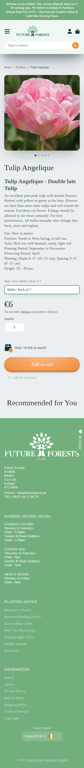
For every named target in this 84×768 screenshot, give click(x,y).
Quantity (9, 318)
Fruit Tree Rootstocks (19, 630)
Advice (9, 684)
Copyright (11, 718)
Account (69, 31)
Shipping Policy (15, 705)
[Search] (75, 45)
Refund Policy (14, 698)
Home (7, 67)
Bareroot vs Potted (17, 610)
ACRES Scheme (15, 644)
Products (21, 67)
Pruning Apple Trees (19, 637)
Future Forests (35, 760)
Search (9, 678)
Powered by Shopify (56, 760)
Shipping (26, 311)
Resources (11, 651)
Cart (77, 31)
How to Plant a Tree (18, 624)
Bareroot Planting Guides (22, 617)
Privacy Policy (14, 691)
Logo (33, 31)
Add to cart (42, 364)
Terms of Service (16, 711)
